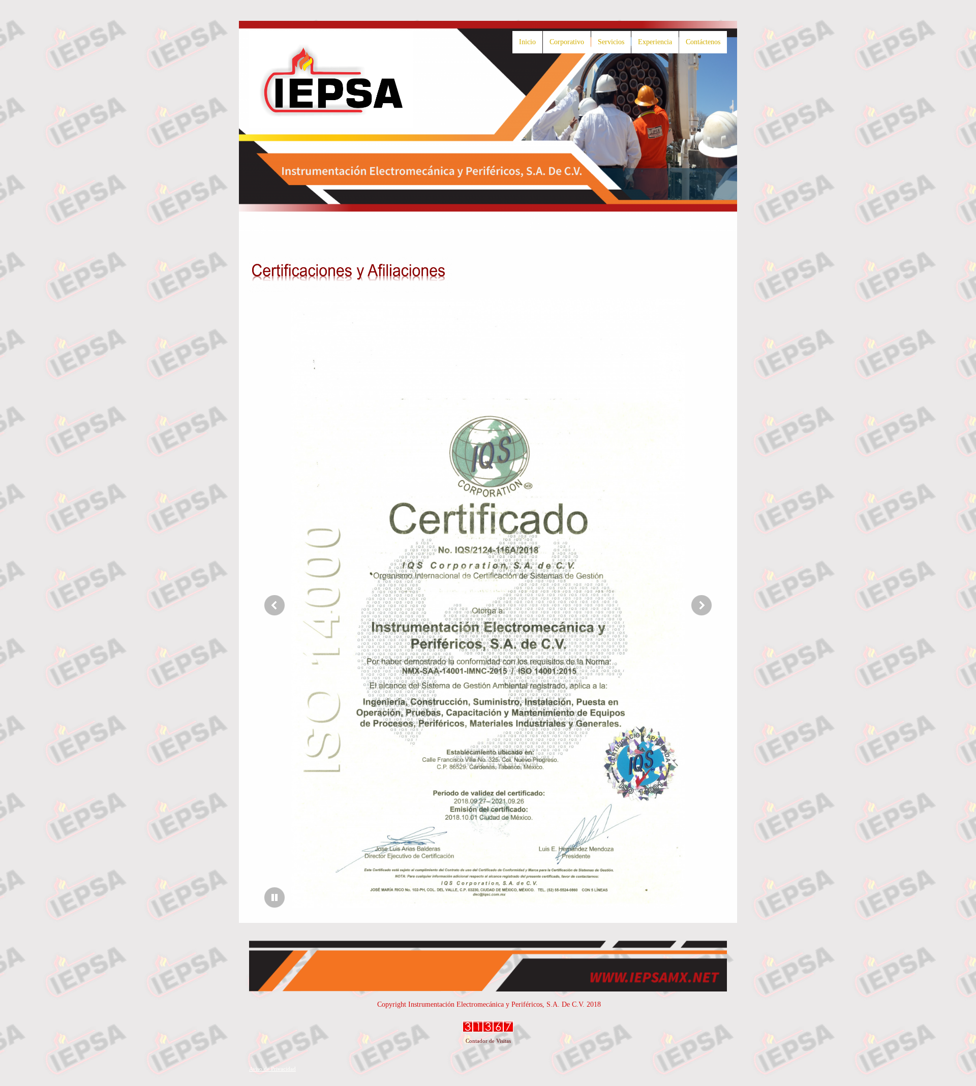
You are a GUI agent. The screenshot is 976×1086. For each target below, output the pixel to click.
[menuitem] (527, 42)
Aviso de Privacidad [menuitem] (272, 1069)
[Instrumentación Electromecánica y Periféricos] (331, 79)
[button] (488, 605)
